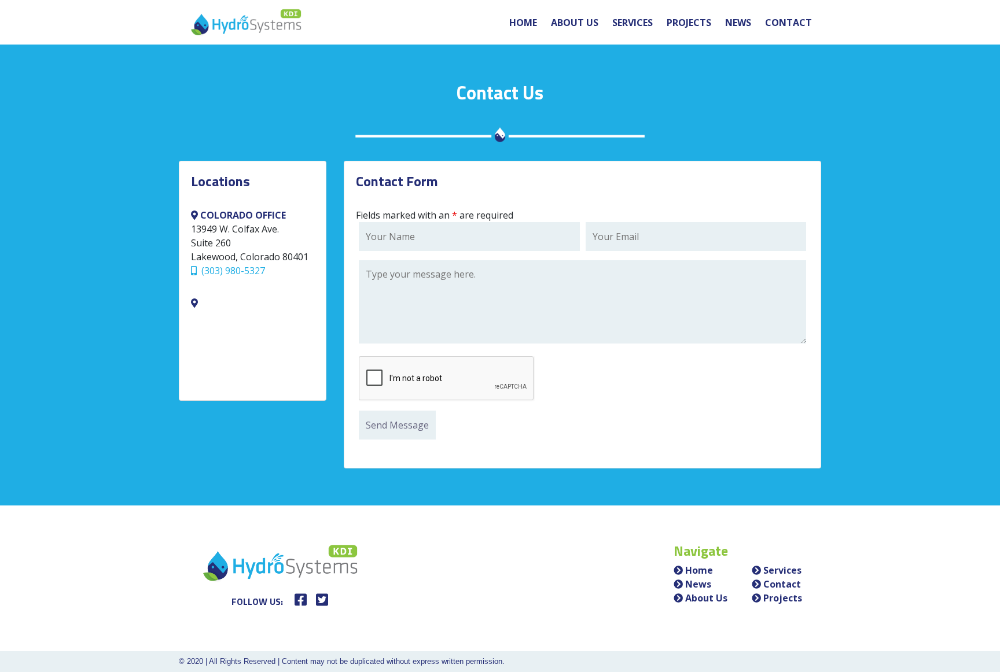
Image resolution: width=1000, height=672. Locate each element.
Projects (689, 22)
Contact (788, 22)
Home (523, 22)
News (738, 22)
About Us (574, 22)
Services (632, 22)
